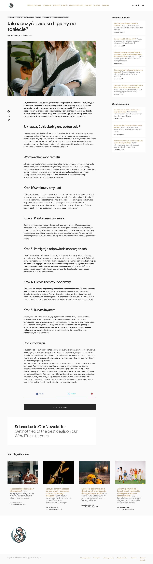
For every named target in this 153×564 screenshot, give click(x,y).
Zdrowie (134, 558)
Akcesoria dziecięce (15, 17)
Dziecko (142, 558)
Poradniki (96, 558)
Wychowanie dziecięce (60, 17)
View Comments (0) (59, 407)
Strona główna (85, 558)
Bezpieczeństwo (122, 558)
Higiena (38, 17)
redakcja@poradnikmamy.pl (32, 558)
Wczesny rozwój (108, 558)
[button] (136, 5)
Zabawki (142, 560)
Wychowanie (46, 17)
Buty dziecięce (29, 17)
